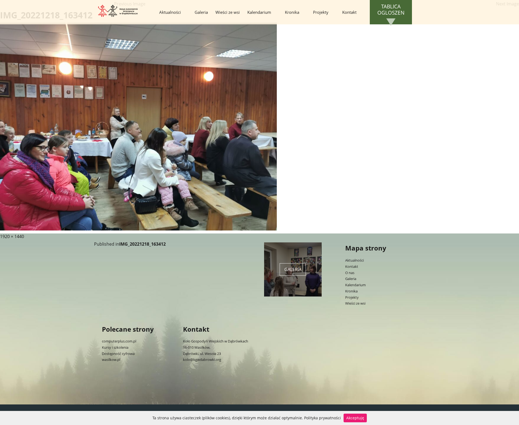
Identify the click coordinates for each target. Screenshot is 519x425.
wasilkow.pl (111, 359)
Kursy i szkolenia (115, 347)
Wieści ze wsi (227, 12)
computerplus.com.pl (119, 341)
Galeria (201, 12)
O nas (349, 272)
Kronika (292, 12)
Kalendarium (259, 12)
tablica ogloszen (390, 9)
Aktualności (170, 12)
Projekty (320, 12)
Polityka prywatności (322, 417)
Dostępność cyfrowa (118, 353)
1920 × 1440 (12, 236)
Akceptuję (355, 417)
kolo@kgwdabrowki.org (202, 359)
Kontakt (349, 12)
